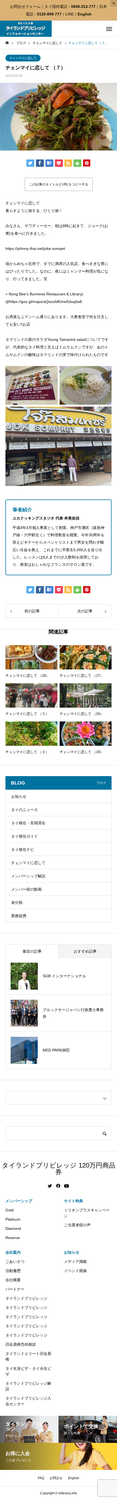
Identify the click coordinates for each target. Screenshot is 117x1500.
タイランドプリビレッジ (26, 1298)
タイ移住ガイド (24, 836)
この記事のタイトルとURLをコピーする (58, 184)
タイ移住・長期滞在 (28, 823)
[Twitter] (50, 1186)
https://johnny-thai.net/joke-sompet (35, 248)
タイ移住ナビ (22, 849)
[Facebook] (58, 1186)
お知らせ (18, 796)
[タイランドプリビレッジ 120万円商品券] (26, 29)
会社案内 (13, 1252)
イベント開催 (75, 1271)
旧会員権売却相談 (20, 1344)
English (85, 14)
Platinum (12, 1219)
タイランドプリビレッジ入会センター (28, 1401)
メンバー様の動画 (26, 889)
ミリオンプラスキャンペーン (87, 1213)
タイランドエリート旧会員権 (28, 1356)
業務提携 (18, 916)
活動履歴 (13, 1271)
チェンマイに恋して (23, 58)
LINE (69, 14)
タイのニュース (24, 810)
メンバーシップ (18, 1201)
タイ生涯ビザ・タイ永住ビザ (28, 1371)
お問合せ (56, 1478)
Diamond (13, 1228)
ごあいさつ (14, 1261)
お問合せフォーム (25, 6)
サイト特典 (73, 1201)
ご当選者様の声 (77, 1225)
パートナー (14, 1289)
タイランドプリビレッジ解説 (28, 1386)
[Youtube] (66, 1186)
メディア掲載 (75, 1261)
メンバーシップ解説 (28, 876)
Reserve (12, 1238)
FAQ (41, 1478)
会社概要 (13, 1280)
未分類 (17, 902)
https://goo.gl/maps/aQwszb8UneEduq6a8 (45, 301)
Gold (9, 1210)
